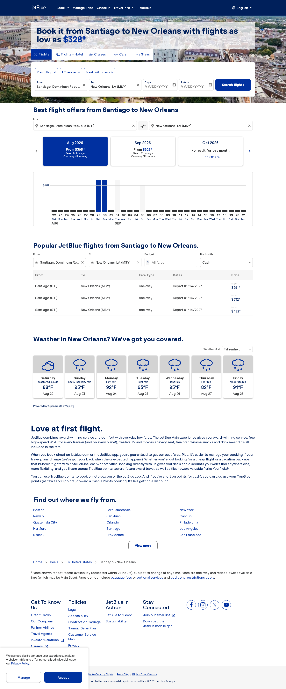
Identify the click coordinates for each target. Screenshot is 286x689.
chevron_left (36, 151)
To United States (79, 562)
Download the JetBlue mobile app (158, 623)
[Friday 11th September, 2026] (180, 211)
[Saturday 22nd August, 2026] (54, 211)
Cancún (186, 516)
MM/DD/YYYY (156, 87)
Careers (39, 646)
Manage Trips (83, 8)
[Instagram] (203, 605)
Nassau (38, 535)
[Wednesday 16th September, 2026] (212, 211)
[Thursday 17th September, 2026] (218, 211)
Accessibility (78, 616)
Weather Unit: (212, 349)
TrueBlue (145, 8)
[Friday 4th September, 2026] (136, 211)
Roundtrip (45, 72)
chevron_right (250, 151)
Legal (72, 610)
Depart (149, 82)
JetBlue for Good (119, 615)
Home (37, 562)
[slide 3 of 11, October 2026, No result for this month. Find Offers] (210, 151)
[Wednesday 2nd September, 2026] (123, 211)
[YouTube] (226, 605)
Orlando (112, 522)
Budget (149, 254)
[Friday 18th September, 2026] (224, 211)
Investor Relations (47, 640)
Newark (38, 516)
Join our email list (159, 615)
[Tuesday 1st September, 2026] (117, 196)
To (92, 82)
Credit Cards (41, 615)
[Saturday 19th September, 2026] (231, 211)
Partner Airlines (42, 627)
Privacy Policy (20, 663)
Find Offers (211, 157)
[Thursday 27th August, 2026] (85, 211)
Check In (103, 8)
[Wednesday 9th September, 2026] (167, 211)
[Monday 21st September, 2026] (243, 211)
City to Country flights (99, 674)
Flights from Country (144, 674)
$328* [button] (74, 39)
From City (123, 674)
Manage (24, 677)
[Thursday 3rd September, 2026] (129, 211)
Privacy (73, 645)
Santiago (113, 529)
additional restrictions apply (192, 577)
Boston (39, 510)
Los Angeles (189, 529)
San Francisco (190, 535)
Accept (63, 677)
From (40, 82)
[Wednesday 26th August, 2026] (79, 211)
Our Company (42, 621)
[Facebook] (191, 605)
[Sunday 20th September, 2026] (237, 211)
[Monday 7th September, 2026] (155, 211)
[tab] (41, 54)
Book (63, 8)
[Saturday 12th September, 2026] (186, 211)
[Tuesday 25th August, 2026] (72, 211)
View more (143, 545)
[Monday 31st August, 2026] (110, 211)
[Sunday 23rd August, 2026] (60, 211)
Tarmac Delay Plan (82, 628)
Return (185, 82)
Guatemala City (45, 522)
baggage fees (121, 577)
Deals (54, 562)
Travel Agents (41, 634)
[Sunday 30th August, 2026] (104, 196)
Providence (115, 535)
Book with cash (98, 72)
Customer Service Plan (82, 637)
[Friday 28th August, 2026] (92, 211)
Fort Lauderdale (118, 510)
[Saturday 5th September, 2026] (142, 198)
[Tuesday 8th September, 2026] (161, 211)
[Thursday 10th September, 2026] (174, 211)
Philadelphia (189, 522)
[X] (214, 605)
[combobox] (59, 86)
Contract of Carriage (84, 622)
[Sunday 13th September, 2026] (193, 211)
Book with (206, 254)
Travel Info (124, 8)
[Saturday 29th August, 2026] (98, 196)
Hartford (39, 529)
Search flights (233, 85)
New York (187, 510)
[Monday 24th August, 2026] (66, 211)
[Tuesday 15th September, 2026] (205, 211)
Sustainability (116, 621)
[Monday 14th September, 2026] (199, 211)
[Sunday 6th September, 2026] (148, 211)
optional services (150, 577)
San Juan (113, 516)
